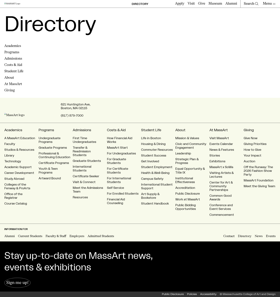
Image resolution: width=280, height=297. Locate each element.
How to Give (252, 149)
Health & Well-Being (155, 172)
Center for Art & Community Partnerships (221, 186)
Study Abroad (14, 178)
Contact (229, 236)
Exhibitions (217, 161)
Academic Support (18, 167)
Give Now (250, 138)
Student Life (13, 71)
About (9, 78)
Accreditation (185, 187)
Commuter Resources (157, 149)
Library (9, 155)
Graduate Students (87, 160)
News (259, 236)
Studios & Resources (19, 149)
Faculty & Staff (56, 236)
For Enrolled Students (122, 193)
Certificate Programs (54, 162)
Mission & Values (187, 138)
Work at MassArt (187, 199)
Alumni (231, 3)
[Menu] (269, 4)
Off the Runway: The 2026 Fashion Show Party (258, 171)
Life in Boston (151, 138)
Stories (214, 155)
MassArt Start (117, 147)
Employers (76, 236)
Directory (244, 236)
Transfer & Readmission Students (82, 151)
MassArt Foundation (258, 180)
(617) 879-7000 (72, 115)
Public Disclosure (187, 193)
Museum (215, 3)
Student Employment (156, 167)
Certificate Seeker (86, 176)
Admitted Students (101, 236)
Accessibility (208, 294)
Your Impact (252, 155)
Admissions (13, 58)
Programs (11, 52)
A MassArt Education (19, 138)
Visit (191, 3)
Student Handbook (155, 203)
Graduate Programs (53, 147)
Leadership (183, 153)
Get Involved (150, 161)
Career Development (19, 172)
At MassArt (13, 84)
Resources (80, 197)
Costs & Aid (13, 65)
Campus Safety (152, 178)
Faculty (9, 143)
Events (271, 236)
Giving (9, 90)
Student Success (153, 155)
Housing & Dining (153, 143)
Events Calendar (221, 143)
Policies (192, 294)
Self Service (115, 187)
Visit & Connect (84, 182)
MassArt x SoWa (221, 167)
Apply (179, 3)
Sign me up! (17, 283)
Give (201, 3)
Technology (12, 161)
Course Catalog (15, 203)
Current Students (30, 236)
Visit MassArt (219, 138)
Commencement (221, 214)
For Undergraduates (121, 153)
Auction (249, 161)
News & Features (221, 149)
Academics (12, 46)
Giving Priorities (255, 143)
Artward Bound (50, 178)
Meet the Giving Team (259, 186)
